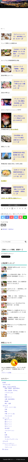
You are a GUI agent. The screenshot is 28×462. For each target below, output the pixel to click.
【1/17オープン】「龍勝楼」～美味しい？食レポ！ (19, 69)
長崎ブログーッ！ (7, 2)
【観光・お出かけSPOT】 (9, 386)
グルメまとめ (8, 416)
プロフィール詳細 (6, 372)
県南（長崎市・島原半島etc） (13, 388)
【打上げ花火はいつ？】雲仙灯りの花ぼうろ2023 (19, 118)
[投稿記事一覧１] (16, 217)
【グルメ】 (5, 405)
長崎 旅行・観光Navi (7, 229)
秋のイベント (8, 424)
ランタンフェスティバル (11, 439)
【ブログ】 (5, 441)
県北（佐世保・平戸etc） (11, 390)
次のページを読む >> (14, 205)
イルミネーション (9, 430)
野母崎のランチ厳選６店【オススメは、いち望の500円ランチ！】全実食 (16, 312)
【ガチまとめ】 (6, 384)
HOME (4, 382)
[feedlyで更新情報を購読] (2, 225)
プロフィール (8, 447)
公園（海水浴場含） (10, 399)
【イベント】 (5, 418)
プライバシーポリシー (8, 443)
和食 (6, 411)
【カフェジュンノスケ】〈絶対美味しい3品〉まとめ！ (19, 36)
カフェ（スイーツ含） (11, 407)
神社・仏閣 (8, 403)
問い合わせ (5, 449)
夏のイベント (8, 421)
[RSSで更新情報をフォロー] (5, 225)
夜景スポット (8, 397)
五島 (6, 394)
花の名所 (7, 428)
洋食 (6, 409)
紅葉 (6, 434)
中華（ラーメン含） (10, 413)
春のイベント (8, 419)
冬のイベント (8, 426)
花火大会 (7, 437)
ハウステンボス (9, 392)
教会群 (6, 401)
